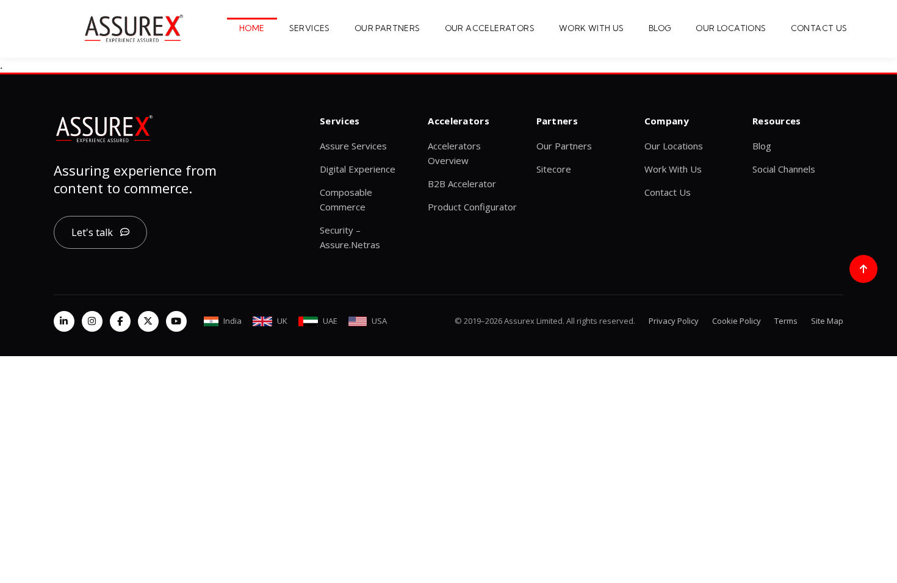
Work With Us (673, 169)
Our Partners (387, 28)
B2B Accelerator (462, 183)
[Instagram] (92, 321)
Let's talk (92, 232)
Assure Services (353, 146)
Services (309, 28)
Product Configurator (472, 207)
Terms (786, 320)
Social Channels (783, 169)
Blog (660, 28)
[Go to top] (863, 269)
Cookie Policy (736, 320)
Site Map (827, 320)
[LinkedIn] (64, 321)
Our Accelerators (490, 28)
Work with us (591, 28)
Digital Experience (357, 169)
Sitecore (553, 169)
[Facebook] (120, 321)
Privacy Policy (674, 320)
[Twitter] (148, 321)
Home (252, 28)
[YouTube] (176, 321)
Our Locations (731, 28)
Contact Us (819, 28)
